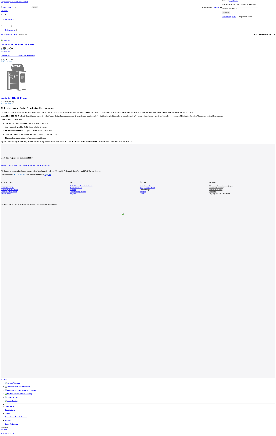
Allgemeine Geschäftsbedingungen (221, 186)
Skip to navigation (7, 2)
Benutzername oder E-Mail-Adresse (239, 5)
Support (216, 7)
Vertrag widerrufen (14, 165)
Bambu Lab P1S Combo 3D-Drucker (17, 44)
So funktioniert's (145, 186)
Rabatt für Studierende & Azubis (81, 186)
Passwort (230, 8)
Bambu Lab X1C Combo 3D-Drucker (17, 56)
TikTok (142, 194)
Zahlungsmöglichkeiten (78, 192)
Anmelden (226, 12)
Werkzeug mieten (11, 34)
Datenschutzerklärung (216, 188)
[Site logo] (6, 7)
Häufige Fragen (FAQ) (147, 188)
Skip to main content (21, 2)
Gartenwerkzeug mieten (9, 192)
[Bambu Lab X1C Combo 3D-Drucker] (5, 51)
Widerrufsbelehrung (216, 190)
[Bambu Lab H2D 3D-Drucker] (17, 94)
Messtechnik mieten (7, 188)
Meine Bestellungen (43, 165)
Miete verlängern (29, 165)
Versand (73, 190)
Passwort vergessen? (229, 17)
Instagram (143, 192)
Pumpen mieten (6, 194)
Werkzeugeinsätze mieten (9, 190)
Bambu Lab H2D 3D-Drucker (14, 98)
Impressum (212, 192)
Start (2, 34)
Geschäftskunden (76, 188)
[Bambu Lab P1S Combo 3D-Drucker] (5, 40)
